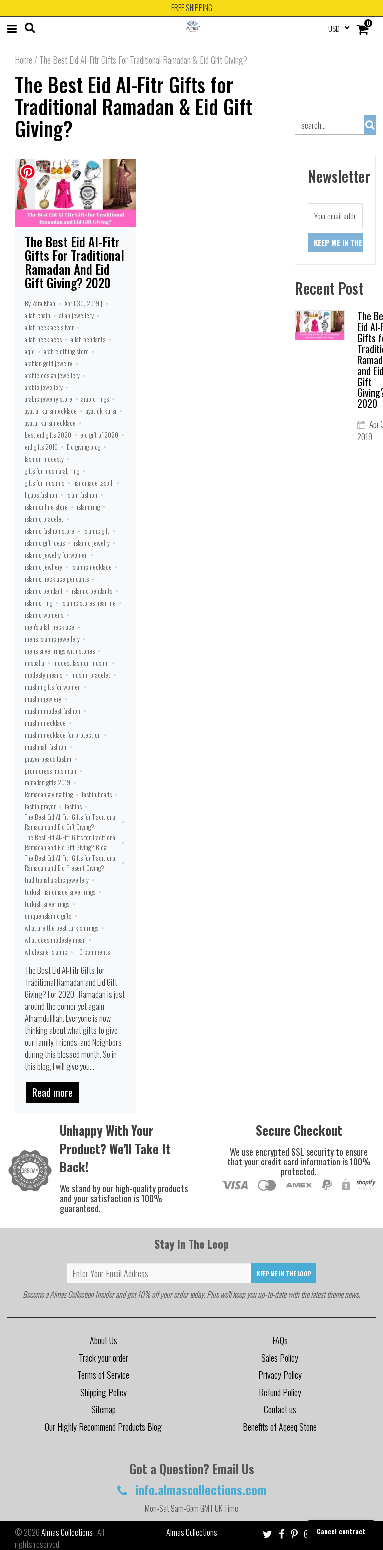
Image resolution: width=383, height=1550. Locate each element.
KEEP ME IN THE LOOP (284, 1273)
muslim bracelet (90, 675)
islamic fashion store (49, 531)
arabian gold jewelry (48, 363)
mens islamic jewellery (52, 639)
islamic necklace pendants (57, 579)
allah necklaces (43, 339)
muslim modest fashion (52, 711)
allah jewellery (76, 315)
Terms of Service (103, 1374)
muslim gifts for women (53, 687)
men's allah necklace (49, 627)
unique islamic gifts (48, 916)
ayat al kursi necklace (51, 411)
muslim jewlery (43, 699)
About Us (103, 1340)
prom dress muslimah (50, 770)
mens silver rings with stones (60, 651)
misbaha (34, 663)
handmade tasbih (93, 483)
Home (23, 60)
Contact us (280, 1409)
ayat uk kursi (101, 411)
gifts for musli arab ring (52, 471)
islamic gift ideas (45, 543)
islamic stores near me (88, 603)
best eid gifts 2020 (48, 435)
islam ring (88, 507)
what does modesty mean (55, 940)
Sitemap (103, 1409)
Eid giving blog (83, 447)
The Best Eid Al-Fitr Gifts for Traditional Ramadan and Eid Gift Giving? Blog (71, 842)
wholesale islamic (46, 952)
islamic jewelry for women (56, 555)
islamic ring (38, 603)
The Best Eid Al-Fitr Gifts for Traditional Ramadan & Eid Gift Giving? (133, 106)
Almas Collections (67, 1532)
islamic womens (44, 615)
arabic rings (95, 399)
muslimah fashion (45, 747)
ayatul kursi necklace (50, 423)
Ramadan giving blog (49, 794)
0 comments (94, 952)
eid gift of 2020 (99, 435)
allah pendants (88, 339)
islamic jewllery (43, 567)
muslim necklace (45, 723)
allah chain (37, 315)
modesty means (43, 675)
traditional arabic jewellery (57, 880)
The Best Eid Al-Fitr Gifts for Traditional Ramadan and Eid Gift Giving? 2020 (74, 262)
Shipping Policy (103, 1392)
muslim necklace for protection (63, 735)
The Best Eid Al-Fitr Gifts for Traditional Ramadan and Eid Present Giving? (71, 863)
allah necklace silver (49, 327)
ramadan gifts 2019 (47, 782)
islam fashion (81, 495)
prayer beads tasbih (48, 759)
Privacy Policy (280, 1374)
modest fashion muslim (81, 663)
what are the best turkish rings (61, 928)
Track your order (103, 1357)
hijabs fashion (41, 495)
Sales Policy (279, 1357)
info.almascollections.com (199, 1489)
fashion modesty (44, 459)
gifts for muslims (44, 483)
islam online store (46, 507)
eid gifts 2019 (41, 447)
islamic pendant (44, 591)
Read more (52, 1092)
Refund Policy (280, 1392)
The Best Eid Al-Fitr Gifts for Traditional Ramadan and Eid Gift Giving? (71, 822)
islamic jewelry (92, 543)
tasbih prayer (40, 806)
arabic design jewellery (52, 375)
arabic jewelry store (48, 399)
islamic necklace (91, 567)
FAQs (280, 1340)
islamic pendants (92, 591)
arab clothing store (66, 351)
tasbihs (73, 806)
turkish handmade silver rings (60, 892)
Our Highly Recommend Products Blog (103, 1426)
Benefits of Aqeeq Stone (280, 1426)
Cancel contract (341, 1531)
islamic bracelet (44, 519)
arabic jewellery (44, 387)
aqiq (30, 351)
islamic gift (96, 531)
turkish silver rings (47, 904)
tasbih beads (97, 794)
